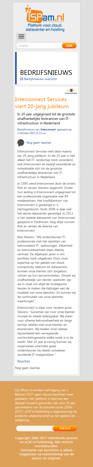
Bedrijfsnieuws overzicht (40, 79)
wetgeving (22, 420)
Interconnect (48, 129)
